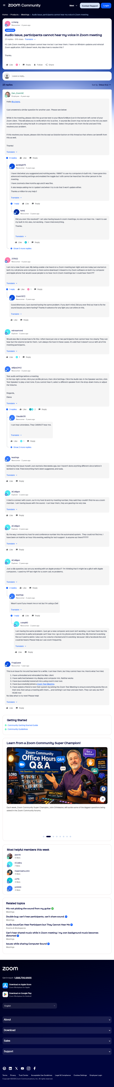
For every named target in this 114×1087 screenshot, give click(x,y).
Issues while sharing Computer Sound (26, 943)
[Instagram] (28, 1068)
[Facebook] (34, 1068)
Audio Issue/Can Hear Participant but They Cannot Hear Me (38, 924)
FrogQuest (16, 662)
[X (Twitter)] (16, 1068)
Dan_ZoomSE (18, 93)
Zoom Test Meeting (45, 684)
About (7, 1019)
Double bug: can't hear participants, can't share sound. (35, 916)
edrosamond (17, 330)
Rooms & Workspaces (16, 928)
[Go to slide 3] (52, 836)
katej (22, 210)
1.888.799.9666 (23, 978)
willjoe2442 (17, 367)
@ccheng (16, 101)
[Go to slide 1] (43, 836)
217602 (15, 258)
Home (5, 14)
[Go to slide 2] (47, 836)
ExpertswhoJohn (22, 871)
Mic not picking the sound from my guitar (28, 908)
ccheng (15, 22)
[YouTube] (22, 1068)
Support (8, 1051)
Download (9, 1030)
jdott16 (18, 855)
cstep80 (24, 622)
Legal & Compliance (63, 1075)
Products (14, 14)
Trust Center (23, 1075)
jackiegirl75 (21, 165)
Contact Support (90, 6)
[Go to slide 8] (70, 836)
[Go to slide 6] (63, 836)
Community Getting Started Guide (23, 725)
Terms (5, 1075)
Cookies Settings (80, 1075)
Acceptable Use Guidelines (41, 1075)
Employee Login (96, 1075)
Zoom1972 (20, 296)
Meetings (25, 14)
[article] (57, 126)
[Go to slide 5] (60, 836)
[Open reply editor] (57, 76)
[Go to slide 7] (67, 836)
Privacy (13, 1075)
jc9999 (18, 887)
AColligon (16, 491)
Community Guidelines (18, 729)
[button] (4, 5)
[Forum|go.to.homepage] (24, 5)
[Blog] (4, 1068)
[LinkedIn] (10, 1068)
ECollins (18, 863)
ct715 (17, 879)
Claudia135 (21, 416)
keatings (15, 457)
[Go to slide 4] (57, 836)
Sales (7, 1040)
